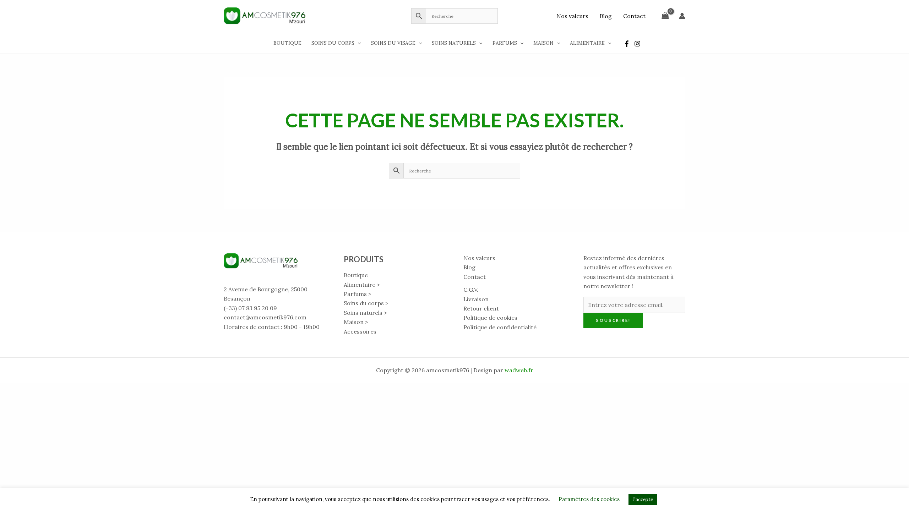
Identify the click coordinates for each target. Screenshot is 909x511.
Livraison (476, 299)
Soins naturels (454, 43)
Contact (634, 16)
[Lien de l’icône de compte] (682, 16)
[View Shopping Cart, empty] (665, 15)
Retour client (481, 308)
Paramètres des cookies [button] (589, 499)
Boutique (287, 43)
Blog (606, 16)
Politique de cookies (490, 317)
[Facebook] (627, 43)
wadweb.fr (519, 370)
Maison (543, 43)
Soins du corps (332, 43)
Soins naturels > (365, 312)
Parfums (504, 43)
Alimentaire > (362, 284)
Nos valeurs (572, 16)
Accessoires (360, 331)
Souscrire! (613, 320)
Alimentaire (587, 43)
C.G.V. (470, 289)
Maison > (356, 321)
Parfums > (357, 293)
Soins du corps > (366, 303)
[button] (357, 43)
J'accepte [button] (643, 499)
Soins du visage (393, 43)
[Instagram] (637, 43)
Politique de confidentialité (500, 327)
